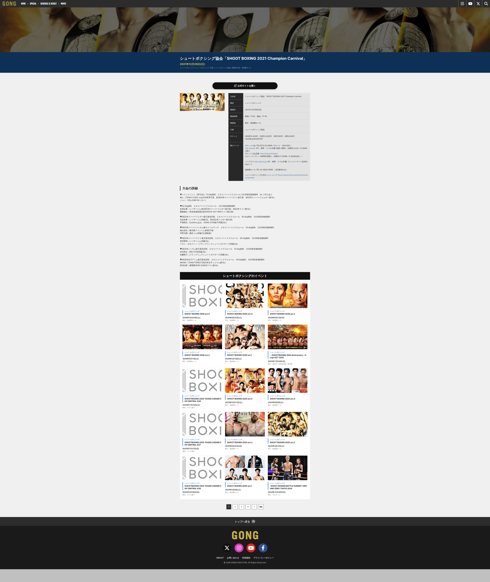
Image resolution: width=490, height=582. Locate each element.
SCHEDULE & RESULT (48, 3)
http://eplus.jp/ (260, 161)
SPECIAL (33, 3)
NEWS (23, 3)
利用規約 (246, 557)
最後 (260, 507)
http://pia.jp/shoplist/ (269, 153)
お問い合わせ (233, 557)
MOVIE (63, 3)
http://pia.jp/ (250, 148)
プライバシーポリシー (263, 557)
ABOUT (220, 557)
